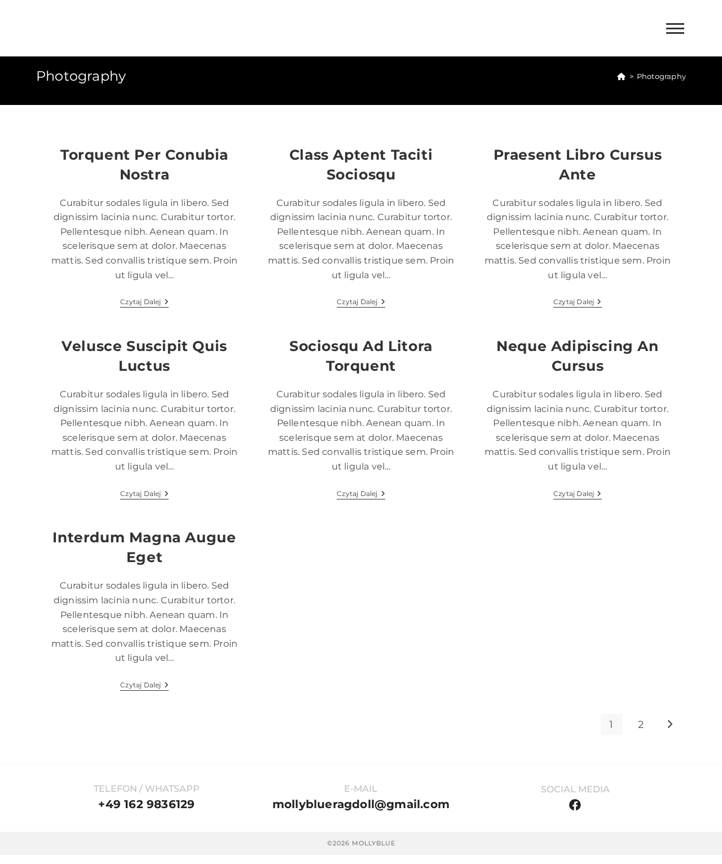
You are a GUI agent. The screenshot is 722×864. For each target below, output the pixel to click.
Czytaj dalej (144, 302)
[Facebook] (575, 805)
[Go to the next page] (670, 724)
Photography (661, 76)
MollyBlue (70, 28)
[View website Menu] (675, 28)
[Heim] (621, 76)
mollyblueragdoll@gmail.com (361, 804)
